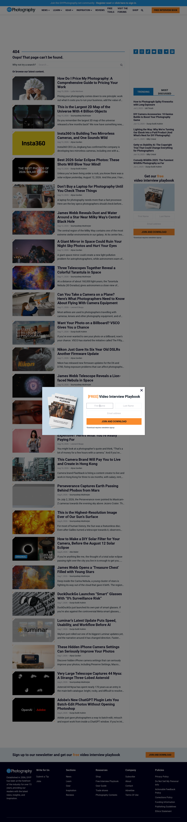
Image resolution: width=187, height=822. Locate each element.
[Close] (141, 390)
